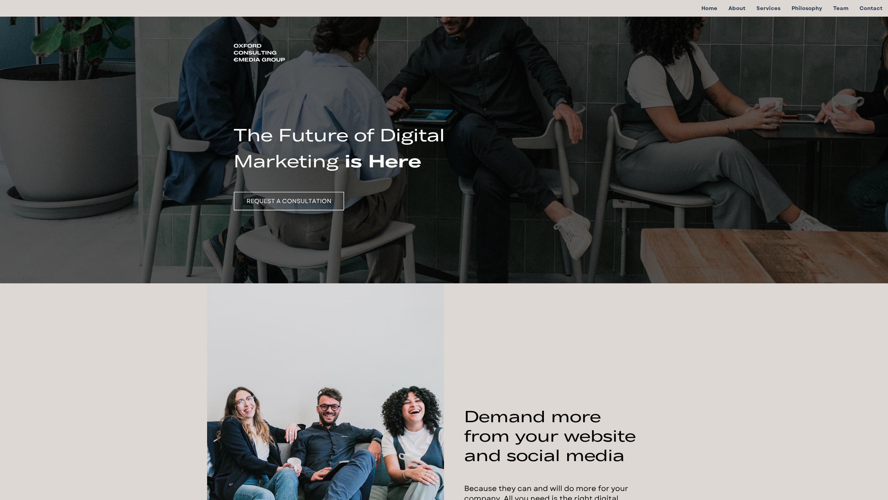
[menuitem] (709, 8)
